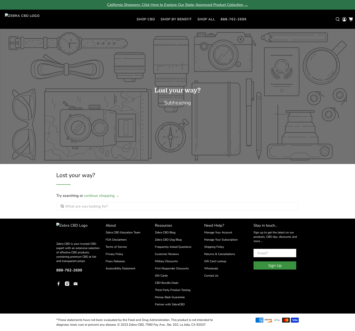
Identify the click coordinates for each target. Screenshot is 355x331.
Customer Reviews (167, 254)
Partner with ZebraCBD (170, 304)
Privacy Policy (114, 254)
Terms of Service (116, 247)
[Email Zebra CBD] (75, 284)
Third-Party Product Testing (172, 290)
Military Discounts (166, 261)
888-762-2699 (234, 19)
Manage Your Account (218, 232)
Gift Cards (161, 276)
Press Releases (115, 261)
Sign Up (275, 265)
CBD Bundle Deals (167, 283)
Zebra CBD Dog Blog (168, 240)
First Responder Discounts (172, 268)
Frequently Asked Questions (173, 247)
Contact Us (211, 276)
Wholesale (211, 268)
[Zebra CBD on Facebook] (58, 284)
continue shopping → (101, 195)
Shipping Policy (214, 247)
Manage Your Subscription (221, 240)
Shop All (206, 19)
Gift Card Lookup (215, 261)
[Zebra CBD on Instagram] (67, 284)
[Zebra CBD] (25, 19)
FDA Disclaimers (116, 240)
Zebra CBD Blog (165, 232)
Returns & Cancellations (219, 254)
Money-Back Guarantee (170, 297)
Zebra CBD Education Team (123, 232)
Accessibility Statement (120, 268)
